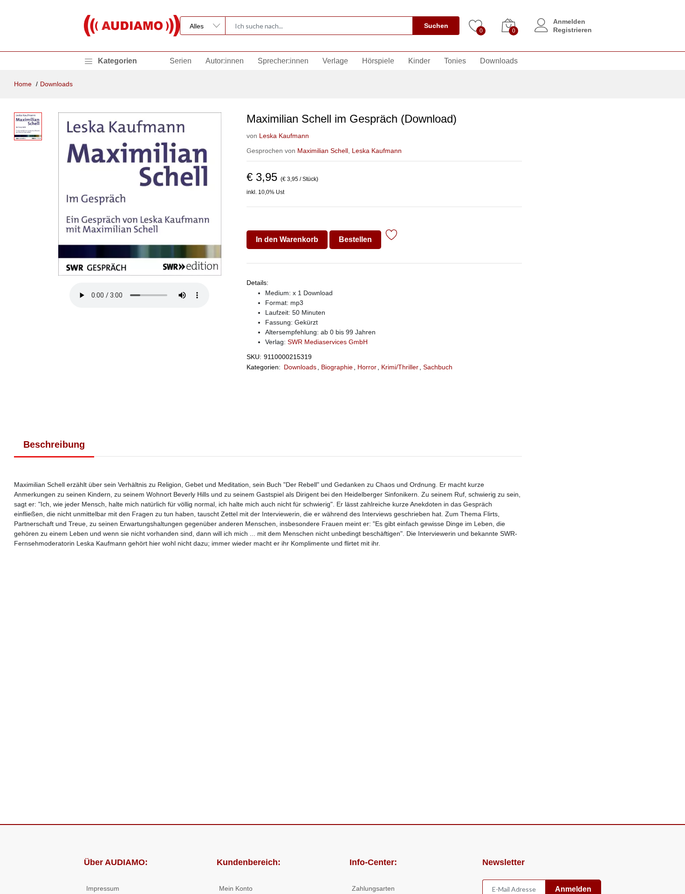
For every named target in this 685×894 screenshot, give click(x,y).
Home (23, 84)
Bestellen (355, 239)
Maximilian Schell (322, 150)
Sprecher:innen (283, 61)
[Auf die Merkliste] (391, 236)
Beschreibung (54, 444)
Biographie (337, 367)
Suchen (436, 25)
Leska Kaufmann (284, 135)
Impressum (102, 888)
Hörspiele (378, 61)
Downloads (499, 61)
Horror (367, 367)
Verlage (335, 61)
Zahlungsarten (373, 888)
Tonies (455, 61)
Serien (181, 61)
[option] (140, 194)
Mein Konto (236, 888)
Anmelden (569, 21)
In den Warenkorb (287, 239)
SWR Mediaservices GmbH (328, 342)
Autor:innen (225, 61)
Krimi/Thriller (399, 367)
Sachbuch (437, 367)
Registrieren (572, 30)
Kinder (419, 61)
